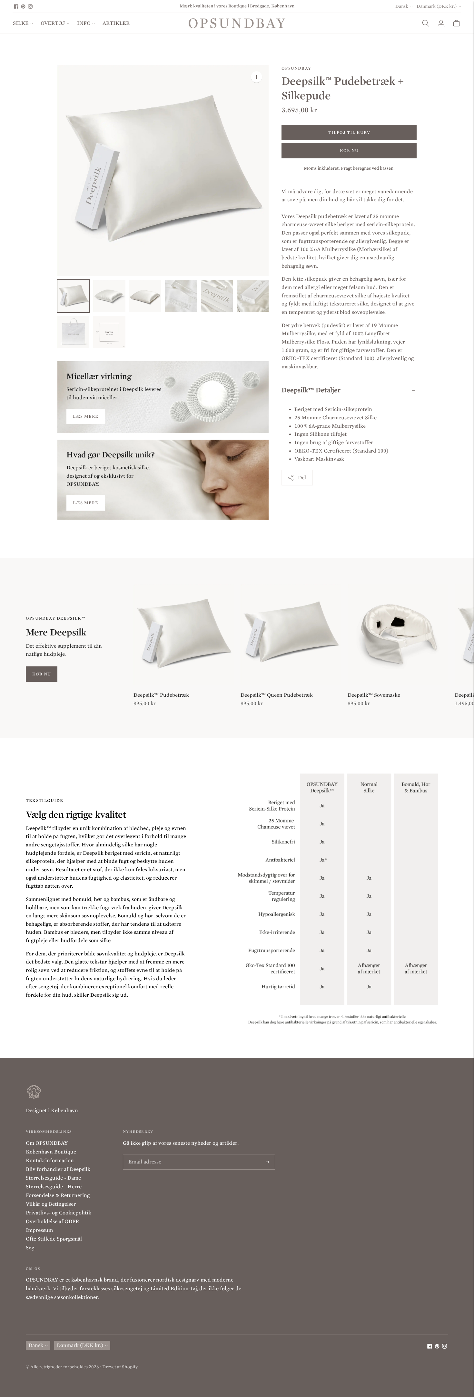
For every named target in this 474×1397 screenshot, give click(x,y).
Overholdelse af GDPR (52, 1221)
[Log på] (441, 23)
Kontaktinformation (50, 1160)
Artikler (116, 23)
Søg (30, 1248)
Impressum (39, 1230)
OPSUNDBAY (296, 68)
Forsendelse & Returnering (58, 1195)
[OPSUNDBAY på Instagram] (30, 6)
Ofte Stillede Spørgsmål (54, 1239)
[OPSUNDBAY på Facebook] (16, 6)
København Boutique (51, 1152)
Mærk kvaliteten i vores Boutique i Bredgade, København (237, 6)
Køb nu (349, 150)
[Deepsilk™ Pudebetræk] (183, 634)
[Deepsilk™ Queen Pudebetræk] (291, 634)
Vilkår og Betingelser (51, 1204)
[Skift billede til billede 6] (253, 296)
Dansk (401, 6)
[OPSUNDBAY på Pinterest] (23, 6)
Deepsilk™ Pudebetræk (161, 695)
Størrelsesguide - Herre (54, 1187)
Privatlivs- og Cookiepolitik (58, 1213)
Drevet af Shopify (120, 1366)
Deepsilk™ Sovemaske (374, 695)
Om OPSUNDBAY (47, 1143)
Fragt (346, 168)
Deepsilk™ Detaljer (311, 390)
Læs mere (85, 416)
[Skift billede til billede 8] (109, 332)
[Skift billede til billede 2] (109, 296)
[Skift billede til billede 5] (217, 296)
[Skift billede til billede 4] (181, 296)
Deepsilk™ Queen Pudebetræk (277, 695)
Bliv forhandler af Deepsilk (58, 1169)
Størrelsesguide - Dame (53, 1178)
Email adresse (143, 1154)
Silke (21, 23)
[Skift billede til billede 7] (73, 332)
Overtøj (53, 23)
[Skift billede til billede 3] (145, 296)
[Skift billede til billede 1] (73, 296)
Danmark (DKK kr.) (437, 6)
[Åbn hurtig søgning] (425, 23)
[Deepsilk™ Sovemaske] (398, 634)
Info (84, 23)
